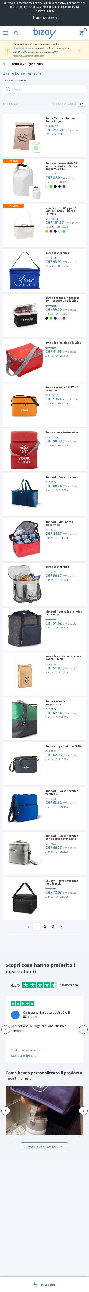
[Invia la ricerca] (8, 89)
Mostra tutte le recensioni (42, 1146)
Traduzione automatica (25, 1050)
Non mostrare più (45, 17)
